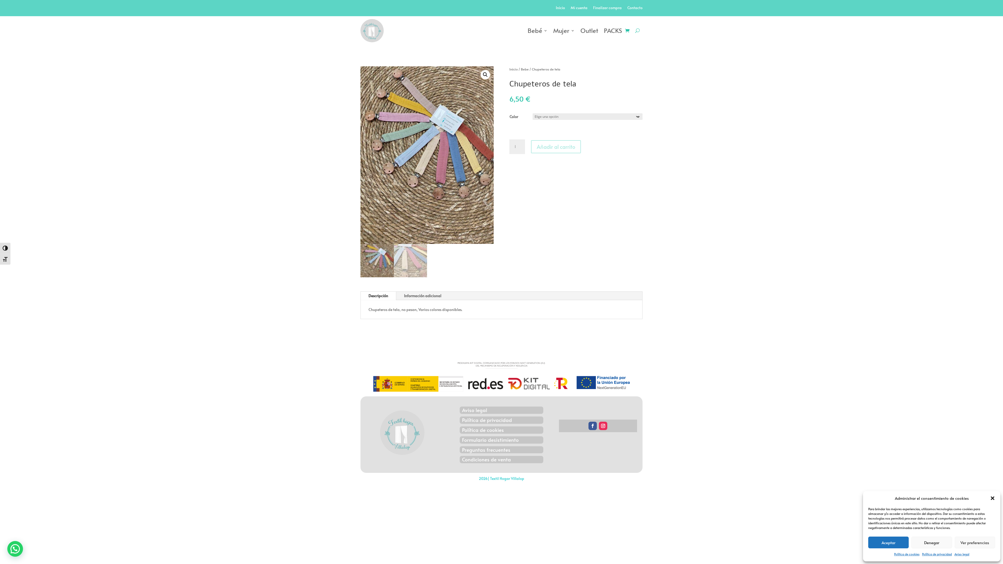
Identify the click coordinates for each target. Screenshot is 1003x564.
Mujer (561, 30)
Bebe (525, 69)
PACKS (613, 30)
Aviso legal (961, 554)
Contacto (635, 8)
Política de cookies (906, 554)
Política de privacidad (937, 554)
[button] (992, 498)
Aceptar (888, 542)
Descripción (378, 295)
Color (514, 116)
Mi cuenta (579, 8)
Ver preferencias (974, 542)
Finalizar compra (607, 8)
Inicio (560, 8)
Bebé (535, 30)
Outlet (589, 30)
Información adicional (422, 295)
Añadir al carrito (556, 146)
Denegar (931, 542)
